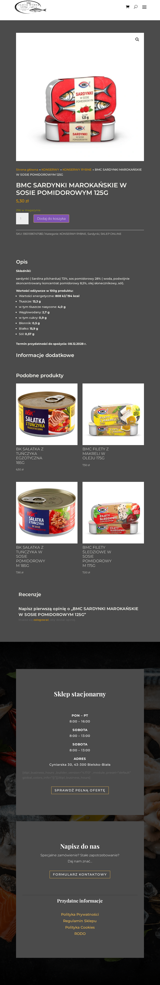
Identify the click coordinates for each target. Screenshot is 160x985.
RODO (80, 934)
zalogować (41, 620)
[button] (137, 39)
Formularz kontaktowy (80, 874)
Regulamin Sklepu (80, 921)
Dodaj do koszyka (51, 219)
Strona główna (27, 169)
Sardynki (93, 233)
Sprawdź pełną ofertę (80, 790)
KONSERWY (50, 169)
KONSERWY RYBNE (76, 169)
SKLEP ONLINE (111, 233)
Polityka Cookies (80, 927)
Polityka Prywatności (80, 914)
